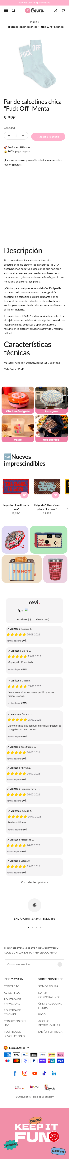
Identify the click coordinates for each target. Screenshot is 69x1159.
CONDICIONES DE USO (15, 1023)
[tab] (24, 619)
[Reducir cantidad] (9, 135)
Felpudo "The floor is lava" (15, 507)
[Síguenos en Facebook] (15, 1073)
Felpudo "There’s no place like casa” (47, 507)
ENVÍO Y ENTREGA (50, 1031)
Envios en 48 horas (19, 147)
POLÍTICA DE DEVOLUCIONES (14, 1033)
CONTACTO (12, 986)
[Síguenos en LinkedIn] (54, 1073)
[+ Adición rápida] (24, 495)
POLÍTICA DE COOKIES (12, 1012)
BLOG (42, 1014)
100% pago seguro (19, 151)
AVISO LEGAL (12, 992)
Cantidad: (10, 127)
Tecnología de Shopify (43, 1096)
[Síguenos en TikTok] (44, 1073)
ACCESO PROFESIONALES (49, 1023)
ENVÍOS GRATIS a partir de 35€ (34, 2)
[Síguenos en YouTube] (34, 1073)
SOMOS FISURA (48, 986)
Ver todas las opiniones (34, 882)
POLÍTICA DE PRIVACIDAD (12, 1001)
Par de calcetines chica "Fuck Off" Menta (35, 26)
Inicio (33, 21)
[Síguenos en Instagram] (24, 1073)
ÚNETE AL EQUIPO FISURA (50, 1005)
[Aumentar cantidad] (23, 135)
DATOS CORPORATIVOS (49, 995)
